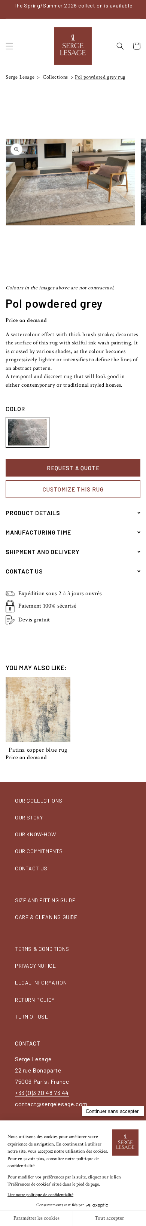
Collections (55, 77)
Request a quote (73, 468)
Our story (29, 817)
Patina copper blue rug (38, 750)
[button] (9, 46)
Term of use (31, 1016)
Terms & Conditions (42, 949)
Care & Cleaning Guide (46, 917)
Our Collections (39, 800)
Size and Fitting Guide (45, 900)
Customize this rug (73, 489)
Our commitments (39, 851)
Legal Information (41, 982)
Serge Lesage (20, 77)
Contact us (31, 868)
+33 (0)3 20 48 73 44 (42, 1092)
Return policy (35, 1000)
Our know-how (35, 834)
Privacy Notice (35, 965)
